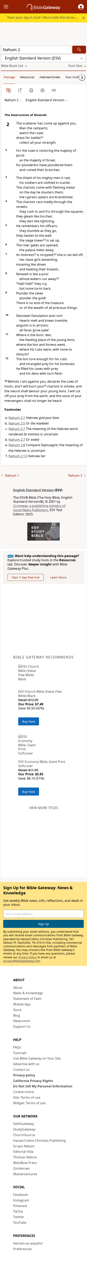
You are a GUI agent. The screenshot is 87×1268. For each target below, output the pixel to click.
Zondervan (21, 1168)
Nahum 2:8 (16, 445)
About (17, 987)
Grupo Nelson (24, 1146)
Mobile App (22, 1004)
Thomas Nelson (25, 1157)
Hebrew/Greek (50, 77)
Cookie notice (23, 1092)
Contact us (21, 1069)
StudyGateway (24, 1129)
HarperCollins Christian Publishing (39, 1140)
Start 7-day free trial (25, 577)
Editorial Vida (23, 1151)
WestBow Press (25, 1163)
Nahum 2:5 (16, 423)
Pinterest (20, 1206)
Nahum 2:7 (16, 429)
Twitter (18, 1217)
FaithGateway (23, 1123)
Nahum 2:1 (16, 418)
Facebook (20, 1194)
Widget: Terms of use (29, 1103)
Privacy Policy (27, 957)
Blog (16, 1015)
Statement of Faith (27, 998)
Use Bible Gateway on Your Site (37, 1058)
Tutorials (20, 1053)
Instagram (21, 1200)
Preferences (22, 1249)
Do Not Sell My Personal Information (42, 1086)
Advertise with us (26, 1064)
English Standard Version (33, 490)
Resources (27, 77)
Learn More (58, 577)
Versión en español (27, 1243)
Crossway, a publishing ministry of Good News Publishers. (39, 508)
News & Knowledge (28, 993)
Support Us (22, 1026)
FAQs (17, 1047)
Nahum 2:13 (17, 456)
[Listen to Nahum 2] (54, 90)
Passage (9, 77)
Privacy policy (24, 1075)
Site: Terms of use (26, 1097)
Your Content (74, 77)
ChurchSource (24, 1135)
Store (17, 1010)
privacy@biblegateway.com (21, 961)
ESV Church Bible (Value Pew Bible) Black (40, 693)
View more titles (43, 808)
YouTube (19, 1222)
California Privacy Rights (33, 1081)
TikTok (18, 1211)
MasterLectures (25, 1174)
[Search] (79, 50)
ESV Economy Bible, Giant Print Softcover (41, 763)
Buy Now (28, 721)
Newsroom (21, 1021)
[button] (81, 7)
